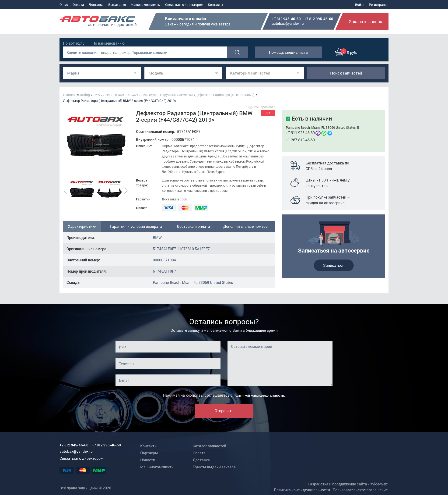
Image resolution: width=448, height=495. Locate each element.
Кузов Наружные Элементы (171, 95)
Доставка (96, 4)
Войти (359, 4)
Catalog (84, 95)
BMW (96, 95)
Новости (147, 459)
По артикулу (73, 43)
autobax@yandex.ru (288, 23)
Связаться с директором (184, 4)
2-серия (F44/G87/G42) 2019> (125, 95)
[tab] (82, 226)
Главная (69, 95)
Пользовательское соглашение (360, 489)
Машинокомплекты (146, 4)
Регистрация (378, 4)
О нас (64, 4)
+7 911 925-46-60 (300, 132)
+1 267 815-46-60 (300, 139)
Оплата (78, 4)
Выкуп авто (117, 4)
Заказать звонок (365, 21)
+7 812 (286, 19)
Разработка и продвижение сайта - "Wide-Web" (348, 483)
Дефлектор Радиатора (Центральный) (225, 95)
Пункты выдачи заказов (214, 466)
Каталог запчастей (209, 445)
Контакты (215, 4)
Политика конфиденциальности (302, 489)
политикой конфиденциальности (259, 395)
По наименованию (108, 43)
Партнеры (149, 452)
